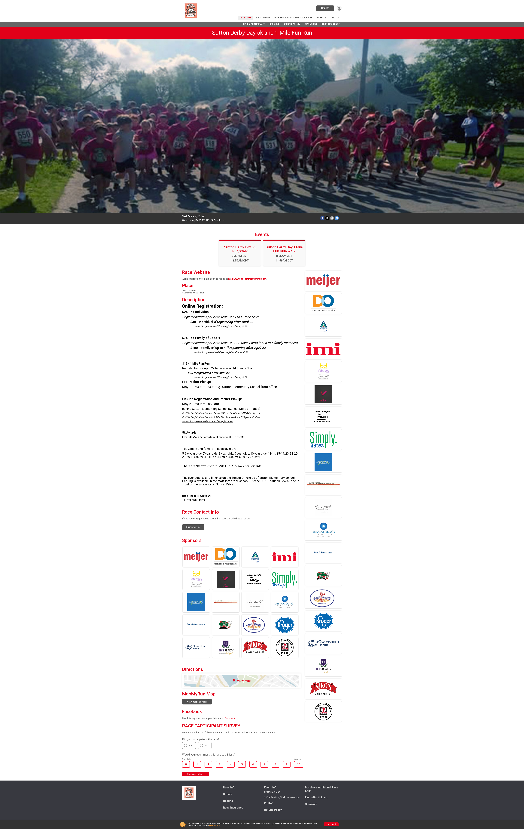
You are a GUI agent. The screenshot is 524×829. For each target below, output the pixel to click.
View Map (244, 680)
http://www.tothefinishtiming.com (247, 278)
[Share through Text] (337, 218)
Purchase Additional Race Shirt (293, 17)
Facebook (230, 718)
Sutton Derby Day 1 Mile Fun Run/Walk (284, 249)
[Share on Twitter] (327, 218)
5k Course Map (272, 792)
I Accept (331, 824)
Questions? (193, 527)
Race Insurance (330, 24)
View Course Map (197, 701)
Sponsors (311, 24)
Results (274, 24)
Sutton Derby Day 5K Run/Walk (240, 249)
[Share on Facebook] (322, 218)
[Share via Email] (332, 218)
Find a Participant (254, 24)
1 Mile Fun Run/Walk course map (281, 797)
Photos (335, 17)
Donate (325, 8)
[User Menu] (339, 8)
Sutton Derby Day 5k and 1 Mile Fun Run (262, 32)
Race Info (245, 17)
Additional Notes (195, 774)
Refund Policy (292, 24)
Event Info (262, 17)
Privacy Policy (214, 825)
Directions (219, 220)
